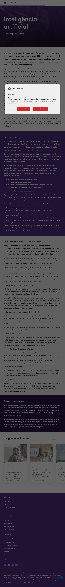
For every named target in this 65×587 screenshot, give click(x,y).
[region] (32, 99)
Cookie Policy (11, 103)
